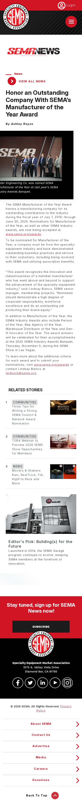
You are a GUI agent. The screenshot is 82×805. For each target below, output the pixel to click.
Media (41, 757)
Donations (41, 780)
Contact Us (41, 735)
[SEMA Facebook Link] (16, 682)
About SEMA (41, 723)
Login (71, 5)
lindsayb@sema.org (21, 373)
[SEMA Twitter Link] (28, 682)
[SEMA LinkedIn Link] (41, 682)
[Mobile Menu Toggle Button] (71, 22)
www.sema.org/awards (23, 234)
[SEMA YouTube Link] (53, 682)
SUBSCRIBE (41, 626)
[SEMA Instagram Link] (66, 682)
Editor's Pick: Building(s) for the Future (40, 544)
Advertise (41, 746)
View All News (32, 81)
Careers (41, 768)
